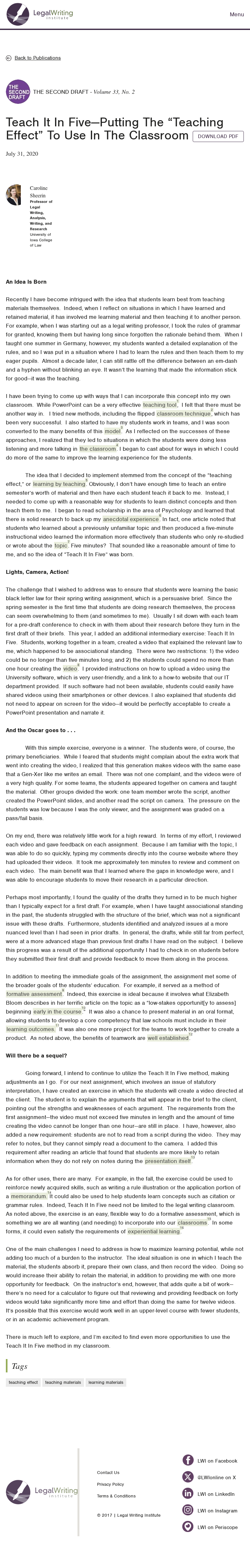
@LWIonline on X (215, 1477)
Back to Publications (38, 58)
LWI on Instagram (216, 1511)
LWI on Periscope (216, 1527)
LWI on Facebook (216, 1461)
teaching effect (23, 1382)
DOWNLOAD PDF (218, 136)
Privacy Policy (110, 1484)
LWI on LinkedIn (215, 1494)
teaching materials (63, 1382)
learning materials (106, 1382)
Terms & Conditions (116, 1496)
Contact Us (108, 1472)
